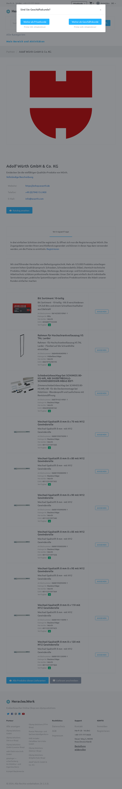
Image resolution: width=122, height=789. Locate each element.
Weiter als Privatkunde (35, 21)
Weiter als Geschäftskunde (85, 21)
